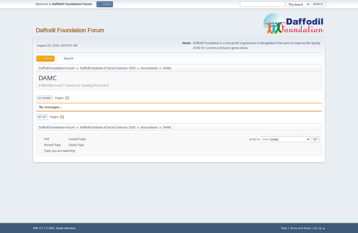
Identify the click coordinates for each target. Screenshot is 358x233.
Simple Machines (66, 228)
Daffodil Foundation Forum (70, 30)
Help (284, 228)
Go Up (42, 117)
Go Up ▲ (319, 228)
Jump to (254, 139)
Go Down (44, 98)
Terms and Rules (300, 228)
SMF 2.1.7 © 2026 (43, 228)
